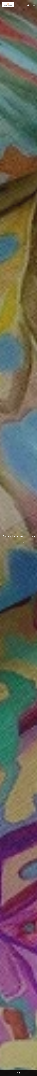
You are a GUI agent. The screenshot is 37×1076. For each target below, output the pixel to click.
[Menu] (34, 5)
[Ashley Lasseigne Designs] (8, 4)
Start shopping (18, 542)
